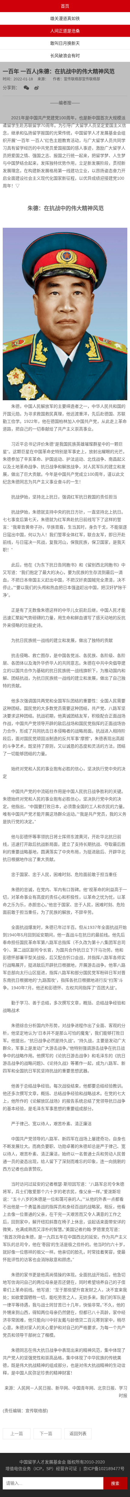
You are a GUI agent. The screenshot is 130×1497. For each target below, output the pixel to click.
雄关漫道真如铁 (65, 18)
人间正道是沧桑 (65, 30)
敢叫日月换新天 (65, 43)
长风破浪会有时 (65, 55)
